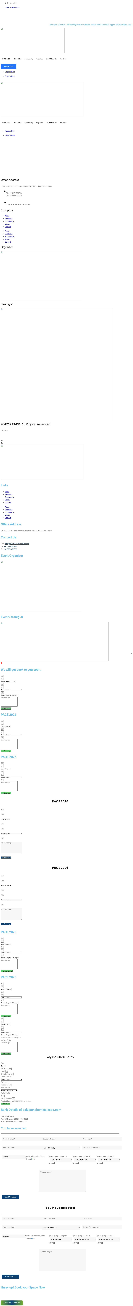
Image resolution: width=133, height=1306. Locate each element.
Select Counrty (6, 1077)
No (10, 1040)
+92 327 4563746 (10, 546)
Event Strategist (51, 59)
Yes (4, 1040)
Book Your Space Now (12, 1303)
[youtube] (66, 440)
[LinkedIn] (60, 145)
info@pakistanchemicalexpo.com (17, 544)
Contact (8, 227)
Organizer (39, 59)
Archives (63, 59)
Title (2, 1063)
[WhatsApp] (60, 148)
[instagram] (66, 443)
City (2, 1082)
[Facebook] (60, 142)
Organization (6, 1074)
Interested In (5, 1088)
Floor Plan (17, 59)
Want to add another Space (11, 1038)
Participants (5, 1093)
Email (3, 1071)
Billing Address (6, 1098)
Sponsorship (29, 59)
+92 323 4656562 (10, 549)
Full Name (5, 1069)
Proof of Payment (7, 1101)
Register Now (8, 66)
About (7, 216)
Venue (7, 224)
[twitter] (66, 437)
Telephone (5, 1085)
